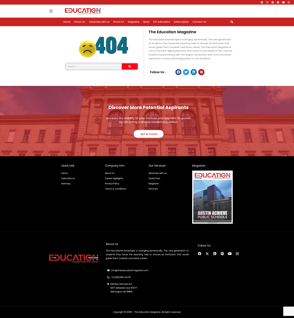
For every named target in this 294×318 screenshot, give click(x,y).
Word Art (118, 22)
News (146, 22)
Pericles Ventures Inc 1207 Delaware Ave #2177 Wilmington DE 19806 (122, 287)
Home (66, 22)
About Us (79, 22)
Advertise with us (99, 22)
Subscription (181, 22)
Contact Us (199, 22)
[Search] (130, 66)
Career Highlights (114, 178)
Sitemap (65, 183)
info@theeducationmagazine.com (129, 270)
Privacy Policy (112, 183)
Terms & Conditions (115, 188)
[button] (231, 21)
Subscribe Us (68, 178)
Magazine (133, 22)
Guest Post (154, 178)
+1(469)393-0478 (120, 277)
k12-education (161, 22)
